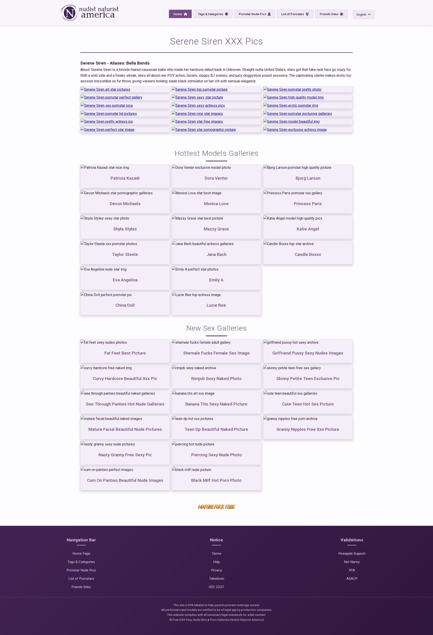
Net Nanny (352, 562)
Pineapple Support (351, 554)
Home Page (81, 554)
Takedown (216, 579)
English (361, 14)
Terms (216, 554)
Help (216, 562)
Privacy (216, 570)
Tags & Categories (211, 14)
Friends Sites (329, 14)
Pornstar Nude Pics (253, 14)
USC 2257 (216, 587)
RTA (352, 570)
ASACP (351, 579)
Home (178, 14)
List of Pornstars (293, 14)
